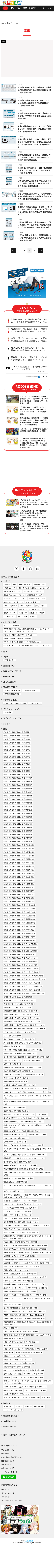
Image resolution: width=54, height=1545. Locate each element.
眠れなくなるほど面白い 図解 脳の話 (17, 757)
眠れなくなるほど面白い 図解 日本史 (17, 774)
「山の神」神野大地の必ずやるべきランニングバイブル (24, 1284)
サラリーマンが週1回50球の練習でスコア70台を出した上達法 (26, 1225)
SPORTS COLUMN (10, 687)
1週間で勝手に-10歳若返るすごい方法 (17, 1007)
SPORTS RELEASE (11, 1416)
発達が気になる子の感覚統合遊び (16, 1111)
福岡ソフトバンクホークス (13, 602)
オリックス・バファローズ (33, 591)
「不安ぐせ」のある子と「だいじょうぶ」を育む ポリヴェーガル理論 (27, 1150)
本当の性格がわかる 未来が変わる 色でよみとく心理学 (23, 1169)
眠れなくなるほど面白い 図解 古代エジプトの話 (21, 968)
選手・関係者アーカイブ (14, 1434)
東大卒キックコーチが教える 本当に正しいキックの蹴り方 (25, 1277)
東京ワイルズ (22, 616)
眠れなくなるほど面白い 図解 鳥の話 (17, 753)
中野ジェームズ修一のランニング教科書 (18, 1281)
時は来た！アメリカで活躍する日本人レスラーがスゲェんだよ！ (27, 645)
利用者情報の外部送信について (12, 1457)
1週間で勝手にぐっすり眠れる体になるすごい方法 (22, 1021)
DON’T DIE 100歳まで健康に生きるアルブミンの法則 (23, 1050)
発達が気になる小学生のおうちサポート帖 (19, 1114)
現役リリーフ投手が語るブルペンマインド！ (20, 635)
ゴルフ (19, 8)
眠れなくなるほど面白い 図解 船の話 (17, 760)
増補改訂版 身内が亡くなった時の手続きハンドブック (23, 1121)
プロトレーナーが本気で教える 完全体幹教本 (20, 1291)
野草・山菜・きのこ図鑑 (12, 1374)
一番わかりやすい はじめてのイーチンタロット (21, 1342)
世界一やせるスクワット (12, 1064)
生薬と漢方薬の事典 (37, 1370)
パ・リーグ (18, 1410)
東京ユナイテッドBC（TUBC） (30, 609)
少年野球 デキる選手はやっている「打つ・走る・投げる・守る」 (27, 1263)
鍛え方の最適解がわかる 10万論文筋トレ (18, 1071)
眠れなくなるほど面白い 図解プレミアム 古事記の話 (23, 986)
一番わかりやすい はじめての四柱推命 (18, 1345)
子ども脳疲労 (42, 1114)
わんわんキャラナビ (43, 1335)
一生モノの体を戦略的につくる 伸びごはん (19, 1032)
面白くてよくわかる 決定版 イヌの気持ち (28, 1377)
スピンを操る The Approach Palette (17, 1229)
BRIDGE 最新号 (9, 681)
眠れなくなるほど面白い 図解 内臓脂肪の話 (19, 923)
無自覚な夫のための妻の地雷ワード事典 (18, 1178)
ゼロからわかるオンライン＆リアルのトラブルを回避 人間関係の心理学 (27, 1173)
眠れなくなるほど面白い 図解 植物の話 (18, 802)
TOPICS (6, 1403)
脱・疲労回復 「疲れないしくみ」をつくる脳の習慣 (23, 1043)
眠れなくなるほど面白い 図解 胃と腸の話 (19, 848)
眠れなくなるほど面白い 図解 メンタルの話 (19, 905)
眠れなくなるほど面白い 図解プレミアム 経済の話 (22, 990)
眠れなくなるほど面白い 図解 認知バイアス (19, 937)
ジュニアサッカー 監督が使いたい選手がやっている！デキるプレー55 (27, 1186)
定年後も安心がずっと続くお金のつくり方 (19, 1363)
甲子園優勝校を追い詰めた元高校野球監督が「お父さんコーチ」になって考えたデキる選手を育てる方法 (27, 630)
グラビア (32, 8)
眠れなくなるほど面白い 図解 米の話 (17, 739)
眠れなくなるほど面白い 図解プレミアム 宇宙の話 (22, 983)
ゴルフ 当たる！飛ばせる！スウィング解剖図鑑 (21, 1218)
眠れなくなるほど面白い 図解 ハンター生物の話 (21, 972)
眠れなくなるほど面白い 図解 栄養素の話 (19, 852)
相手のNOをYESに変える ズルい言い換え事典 (20, 1308)
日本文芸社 (8, 712)
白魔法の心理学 (25, 1162)
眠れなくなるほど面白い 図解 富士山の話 (19, 877)
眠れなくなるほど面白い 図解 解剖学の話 (19, 859)
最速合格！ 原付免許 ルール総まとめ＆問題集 (20, 1200)
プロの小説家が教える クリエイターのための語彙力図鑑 (24, 1318)
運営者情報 (5, 1453)
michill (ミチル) (9, 1421)
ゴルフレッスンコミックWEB (11, 1500)
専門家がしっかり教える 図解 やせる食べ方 (19, 1000)
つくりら (4, 1497)
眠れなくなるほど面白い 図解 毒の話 (17, 750)
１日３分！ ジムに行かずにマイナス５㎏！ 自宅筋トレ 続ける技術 (27, 1299)
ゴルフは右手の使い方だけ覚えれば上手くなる (21, 1222)
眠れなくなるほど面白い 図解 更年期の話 (19, 866)
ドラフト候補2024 (10, 605)
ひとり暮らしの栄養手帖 (12, 1035)
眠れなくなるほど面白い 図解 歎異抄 (17, 771)
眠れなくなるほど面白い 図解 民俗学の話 (19, 887)
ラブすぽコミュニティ (12, 718)
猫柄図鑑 (7, 1377)
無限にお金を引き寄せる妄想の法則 (29, 1352)
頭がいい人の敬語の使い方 (13, 1191)
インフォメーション (11, 709)
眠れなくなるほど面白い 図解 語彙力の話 (19, 870)
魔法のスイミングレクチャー (14, 1288)
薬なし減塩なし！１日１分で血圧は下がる (19, 1039)
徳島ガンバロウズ (10, 613)
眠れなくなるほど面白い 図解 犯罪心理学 (19, 891)
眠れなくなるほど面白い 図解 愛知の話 (18, 781)
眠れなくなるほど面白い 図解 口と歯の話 (19, 855)
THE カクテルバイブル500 (33, 1374)
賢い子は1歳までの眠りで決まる (15, 1081)
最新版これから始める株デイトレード (17, 1359)
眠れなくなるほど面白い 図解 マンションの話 (20, 965)
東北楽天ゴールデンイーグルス (15, 598)
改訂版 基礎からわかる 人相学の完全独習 (19, 1335)
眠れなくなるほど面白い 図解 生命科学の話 (19, 912)
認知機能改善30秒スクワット (14, 1134)
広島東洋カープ (9, 588)
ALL (5, 8)
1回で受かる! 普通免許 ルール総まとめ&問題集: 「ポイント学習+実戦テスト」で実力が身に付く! (27, 1196)
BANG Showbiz (9, 1426)
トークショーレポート (9, 1472)
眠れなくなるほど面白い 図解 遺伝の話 (18, 785)
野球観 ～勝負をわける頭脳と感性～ (17, 1252)
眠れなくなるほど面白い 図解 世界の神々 (19, 880)
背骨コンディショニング (12, 1060)
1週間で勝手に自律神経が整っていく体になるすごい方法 (24, 1028)
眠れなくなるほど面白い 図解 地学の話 (18, 813)
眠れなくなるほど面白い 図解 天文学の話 (19, 884)
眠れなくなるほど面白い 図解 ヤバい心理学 (19, 908)
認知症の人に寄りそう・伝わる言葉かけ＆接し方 (21, 1131)
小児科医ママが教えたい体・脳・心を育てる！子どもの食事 (26, 1088)
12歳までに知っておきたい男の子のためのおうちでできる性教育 (27, 1092)
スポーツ (7, 581)
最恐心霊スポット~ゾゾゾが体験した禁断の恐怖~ (22, 1397)
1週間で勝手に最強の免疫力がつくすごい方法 (20, 1011)
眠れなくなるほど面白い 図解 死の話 (17, 746)
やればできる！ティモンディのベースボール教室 (21, 1266)
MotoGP (33, 616)
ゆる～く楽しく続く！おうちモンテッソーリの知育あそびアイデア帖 (27, 1096)
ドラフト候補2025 (26, 605)
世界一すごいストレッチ (33, 1060)
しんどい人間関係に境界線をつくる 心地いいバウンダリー (25, 1154)
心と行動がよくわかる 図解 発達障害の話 (19, 1004)
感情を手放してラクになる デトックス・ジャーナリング (24, 1158)
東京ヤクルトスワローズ (12, 591)
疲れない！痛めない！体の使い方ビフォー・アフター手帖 (25, 1295)
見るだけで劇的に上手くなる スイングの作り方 (21, 1232)
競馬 (25, 8)
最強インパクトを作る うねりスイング (18, 1215)
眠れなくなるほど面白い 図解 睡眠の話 (18, 806)
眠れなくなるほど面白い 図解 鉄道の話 (18, 817)
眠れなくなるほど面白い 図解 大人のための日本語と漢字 (24, 979)
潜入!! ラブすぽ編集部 (11, 625)
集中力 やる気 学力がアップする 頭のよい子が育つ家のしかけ (26, 1118)
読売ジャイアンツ (25, 584)
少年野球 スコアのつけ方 (42, 1252)
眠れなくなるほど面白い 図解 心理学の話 (19, 873)
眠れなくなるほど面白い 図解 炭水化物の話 (19, 926)
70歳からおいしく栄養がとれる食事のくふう (20, 1053)
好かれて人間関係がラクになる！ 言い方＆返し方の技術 (24, 1311)
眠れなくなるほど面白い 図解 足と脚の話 (19, 845)
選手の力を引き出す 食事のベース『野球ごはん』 (22, 642)
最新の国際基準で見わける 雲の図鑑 (17, 1366)
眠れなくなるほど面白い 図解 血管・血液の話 (20, 951)
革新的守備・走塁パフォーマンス (16, 1270)
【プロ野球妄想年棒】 (12, 694)
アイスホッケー (9, 616)
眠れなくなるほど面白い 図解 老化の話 (18, 841)
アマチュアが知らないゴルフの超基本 (17, 1211)
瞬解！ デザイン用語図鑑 (13, 1390)
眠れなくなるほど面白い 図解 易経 (16, 732)
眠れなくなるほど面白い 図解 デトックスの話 (20, 944)
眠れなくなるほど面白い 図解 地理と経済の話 (20, 947)
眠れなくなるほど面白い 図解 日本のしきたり (20, 958)
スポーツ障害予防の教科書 (37, 1288)
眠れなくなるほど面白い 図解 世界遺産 (18, 810)
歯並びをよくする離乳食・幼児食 (16, 1078)
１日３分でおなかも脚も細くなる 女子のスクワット (22, 1067)
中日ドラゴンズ (23, 588)
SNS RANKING (39, 1406)
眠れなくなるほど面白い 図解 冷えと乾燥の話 (20, 961)
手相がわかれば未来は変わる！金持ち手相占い (21, 1331)
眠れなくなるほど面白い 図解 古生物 (17, 764)
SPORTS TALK (9, 666)
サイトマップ (6, 1464)
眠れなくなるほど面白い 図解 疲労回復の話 (19, 940)
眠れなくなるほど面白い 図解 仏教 (16, 735)
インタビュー (8, 1406)
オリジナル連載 (9, 622)
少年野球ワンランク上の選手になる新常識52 (20, 1256)
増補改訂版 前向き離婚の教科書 (15, 1182)
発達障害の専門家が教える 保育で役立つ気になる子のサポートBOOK (27, 1102)
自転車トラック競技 (36, 613)
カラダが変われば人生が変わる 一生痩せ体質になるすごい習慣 (26, 1057)
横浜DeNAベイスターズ (40, 588)
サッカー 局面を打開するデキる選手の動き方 (20, 1273)
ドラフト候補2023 (32, 602)
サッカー (7, 584)
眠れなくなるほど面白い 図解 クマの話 (18, 778)
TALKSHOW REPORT (12, 671)
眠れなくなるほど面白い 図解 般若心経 (18, 824)
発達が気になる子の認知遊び (14, 1107)
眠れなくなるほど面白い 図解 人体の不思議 (19, 933)
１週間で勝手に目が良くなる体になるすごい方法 (21, 1018)
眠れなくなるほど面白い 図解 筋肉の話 (18, 792)
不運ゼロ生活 (42, 1349)
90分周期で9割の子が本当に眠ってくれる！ (19, 1085)
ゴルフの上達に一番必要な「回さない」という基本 (22, 1204)
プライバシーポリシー (9, 1450)
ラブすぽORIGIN (10, 700)
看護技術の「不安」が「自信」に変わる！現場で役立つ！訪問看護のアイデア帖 (27, 1126)
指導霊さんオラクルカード (13, 1338)
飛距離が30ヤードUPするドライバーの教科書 (20, 1242)
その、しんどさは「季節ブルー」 (16, 1138)
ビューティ (41, 8)
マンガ (50, 8)
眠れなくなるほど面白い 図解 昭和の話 (18, 799)
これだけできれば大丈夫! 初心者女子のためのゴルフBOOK (25, 1249)
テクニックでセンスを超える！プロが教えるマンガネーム (25, 1387)
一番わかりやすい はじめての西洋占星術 (19, 1349)
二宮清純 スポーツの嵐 (12, 690)
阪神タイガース (39, 584)
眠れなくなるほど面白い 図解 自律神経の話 (19, 954)
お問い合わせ (6, 1468)
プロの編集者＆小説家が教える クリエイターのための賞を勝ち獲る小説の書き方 (27, 1323)
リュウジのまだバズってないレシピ (17, 1394)
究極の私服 (46, 1397)
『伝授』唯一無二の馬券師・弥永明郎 (17, 638)
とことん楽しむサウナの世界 (35, 1390)
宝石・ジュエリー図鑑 (12, 1074)
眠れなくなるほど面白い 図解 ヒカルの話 (19, 894)
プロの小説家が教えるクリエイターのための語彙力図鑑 (24, 1315)
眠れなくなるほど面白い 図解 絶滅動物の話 (19, 919)
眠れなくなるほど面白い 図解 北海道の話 (19, 901)
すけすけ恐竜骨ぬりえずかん (33, 1074)
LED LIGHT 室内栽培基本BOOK (15, 1370)
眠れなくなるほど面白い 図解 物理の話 (18, 831)
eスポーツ (23, 613)
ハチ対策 (28, 1406)
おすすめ (7, 723)
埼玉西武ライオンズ (34, 595)
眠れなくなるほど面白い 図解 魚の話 (17, 742)
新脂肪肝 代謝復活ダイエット (14, 1046)
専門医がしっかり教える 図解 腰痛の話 (18, 997)
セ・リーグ (8, 1410)
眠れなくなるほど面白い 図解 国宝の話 (18, 795)
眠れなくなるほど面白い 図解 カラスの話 (19, 862)
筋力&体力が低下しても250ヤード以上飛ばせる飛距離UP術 (25, 1245)
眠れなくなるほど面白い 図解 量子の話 (18, 834)
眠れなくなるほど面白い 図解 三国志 (17, 767)
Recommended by (32, 377)
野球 (13, 8)
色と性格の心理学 (10, 1162)
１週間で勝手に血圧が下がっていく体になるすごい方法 (24, 1025)
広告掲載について (7, 1461)
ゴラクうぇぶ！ (9, 660)
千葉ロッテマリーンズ (37, 598)
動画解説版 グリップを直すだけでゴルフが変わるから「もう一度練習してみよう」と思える (27, 1237)
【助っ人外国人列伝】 (31, 690)
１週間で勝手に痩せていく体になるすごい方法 (21, 1014)
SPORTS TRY (8, 703)
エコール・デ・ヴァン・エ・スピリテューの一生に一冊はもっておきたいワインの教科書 (27, 1382)
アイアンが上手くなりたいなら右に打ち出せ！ (21, 1208)
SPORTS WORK (20, 703)
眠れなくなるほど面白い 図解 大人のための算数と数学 (23, 975)
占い (5, 651)
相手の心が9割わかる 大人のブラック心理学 (20, 1165)
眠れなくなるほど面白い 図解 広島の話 (18, 827)
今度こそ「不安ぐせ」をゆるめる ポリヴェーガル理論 (23, 1145)
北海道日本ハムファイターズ (14, 595)
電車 (8, 23)
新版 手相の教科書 (10, 1328)
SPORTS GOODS (35, 703)
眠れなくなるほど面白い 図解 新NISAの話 (19, 930)
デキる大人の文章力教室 (12, 1304)
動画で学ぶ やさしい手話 (37, 1134)
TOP (2, 23)
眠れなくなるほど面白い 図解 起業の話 (18, 788)
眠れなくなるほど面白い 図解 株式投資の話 (19, 915)
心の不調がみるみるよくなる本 (15, 1141)
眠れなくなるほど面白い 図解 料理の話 (18, 838)
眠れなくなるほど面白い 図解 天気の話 (18, 820)
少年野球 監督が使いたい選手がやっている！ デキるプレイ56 (26, 1259)
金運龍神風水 (8, 1352)
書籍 (5, 728)
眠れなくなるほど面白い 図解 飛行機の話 (19, 898)
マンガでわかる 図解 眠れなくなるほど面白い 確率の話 (24, 993)
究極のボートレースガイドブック (16, 1356)
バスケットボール (10, 609)
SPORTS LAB (8, 676)
